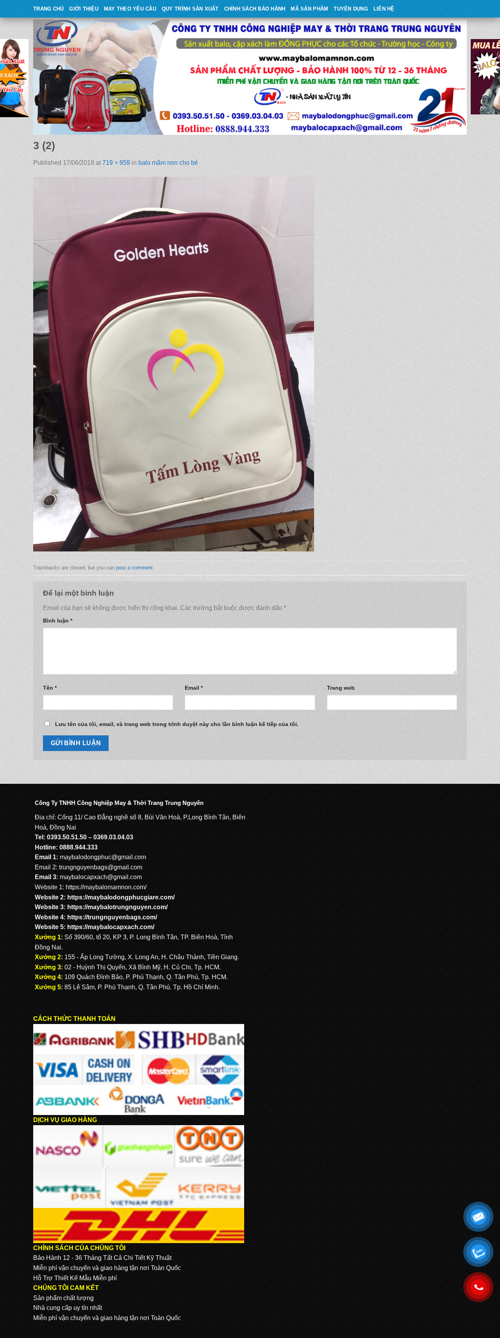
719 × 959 (116, 162)
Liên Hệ (384, 9)
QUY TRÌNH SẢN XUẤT (190, 9)
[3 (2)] (173, 363)
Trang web (341, 688)
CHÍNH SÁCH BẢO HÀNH (255, 9)
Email (194, 688)
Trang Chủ (48, 9)
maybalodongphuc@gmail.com (103, 857)
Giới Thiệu (83, 9)
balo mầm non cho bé (168, 162)
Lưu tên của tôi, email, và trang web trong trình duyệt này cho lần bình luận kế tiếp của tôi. (176, 724)
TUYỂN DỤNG (351, 9)
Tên (50, 688)
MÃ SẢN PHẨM (309, 9)
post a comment (134, 568)
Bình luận (57, 620)
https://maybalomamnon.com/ (106, 887)
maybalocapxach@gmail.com (101, 877)
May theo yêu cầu (130, 9)
